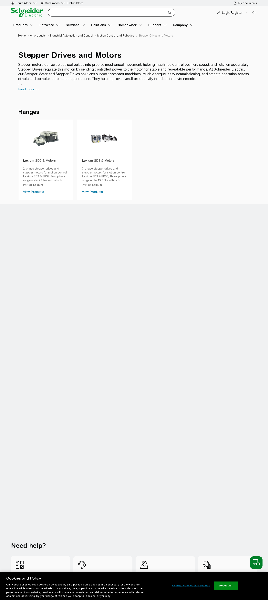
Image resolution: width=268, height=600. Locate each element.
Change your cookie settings (191, 585)
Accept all (225, 585)
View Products (33, 192)
